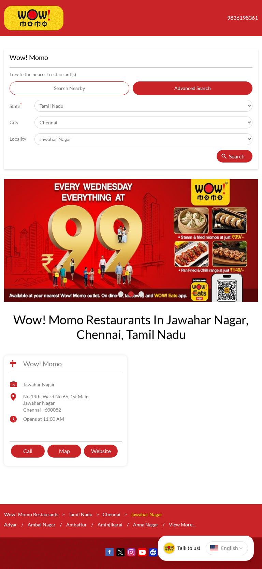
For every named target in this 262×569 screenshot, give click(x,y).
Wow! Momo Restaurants (31, 514)
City (14, 122)
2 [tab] (131, 294)
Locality (18, 139)
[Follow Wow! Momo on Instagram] (131, 553)
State (16, 105)
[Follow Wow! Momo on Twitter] (120, 553)
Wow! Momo (42, 364)
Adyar (10, 524)
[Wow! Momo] (33, 18)
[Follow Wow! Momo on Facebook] (109, 553)
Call (27, 451)
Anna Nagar (145, 524)
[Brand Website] (152, 553)
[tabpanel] (131, 241)
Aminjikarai (110, 524)
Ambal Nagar (42, 524)
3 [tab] (141, 294)
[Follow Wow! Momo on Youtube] (141, 553)
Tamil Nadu (80, 514)
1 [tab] (120, 294)
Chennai (111, 514)
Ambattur (76, 524)
